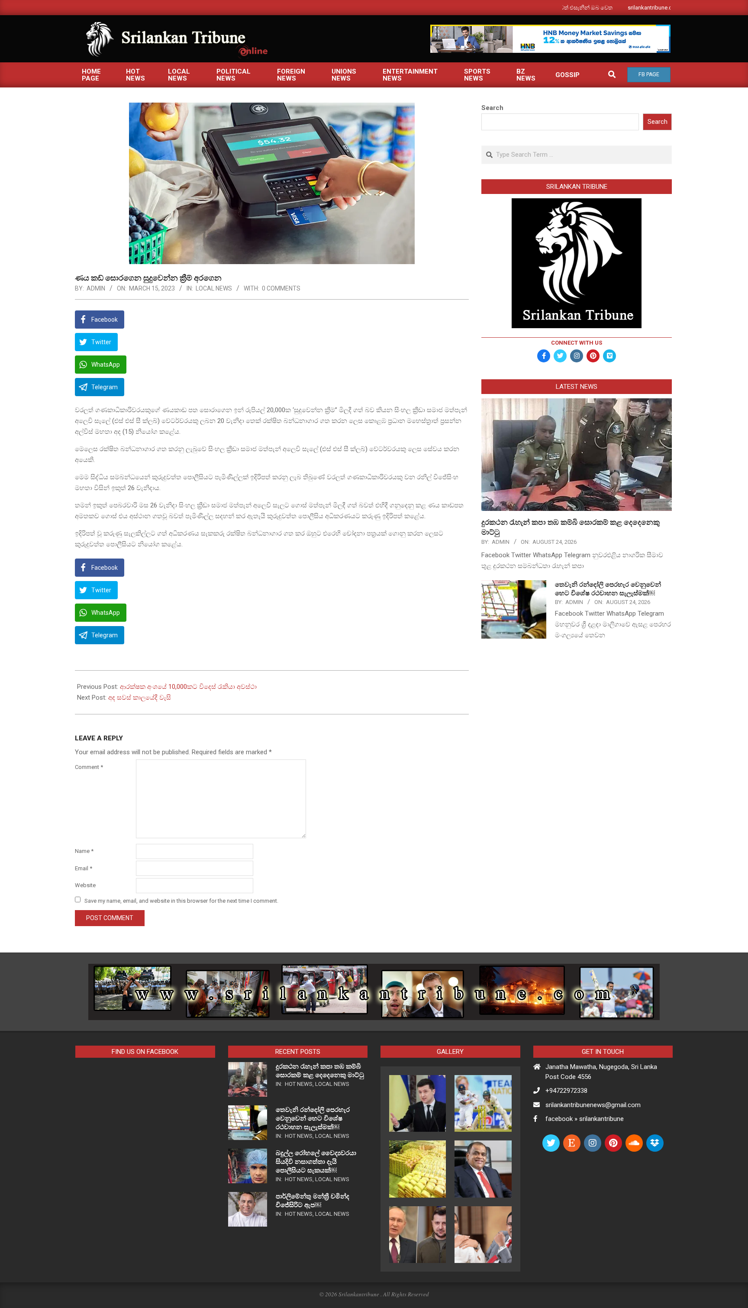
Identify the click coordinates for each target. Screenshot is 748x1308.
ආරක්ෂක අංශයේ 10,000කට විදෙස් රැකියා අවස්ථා (188, 687)
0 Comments (281, 288)
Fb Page (648, 74)
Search (492, 108)
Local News (214, 288)
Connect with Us (576, 342)
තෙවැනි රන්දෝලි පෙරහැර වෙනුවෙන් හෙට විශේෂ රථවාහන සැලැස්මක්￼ (313, 1118)
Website (85, 885)
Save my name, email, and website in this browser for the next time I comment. (181, 900)
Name (84, 851)
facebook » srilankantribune (584, 1119)
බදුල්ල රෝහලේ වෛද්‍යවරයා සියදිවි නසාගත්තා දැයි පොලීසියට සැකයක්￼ (316, 1161)
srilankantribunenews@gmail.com (593, 1105)
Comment (89, 767)
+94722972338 (566, 1091)
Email (83, 868)
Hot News (299, 1084)
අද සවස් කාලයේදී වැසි (139, 697)
